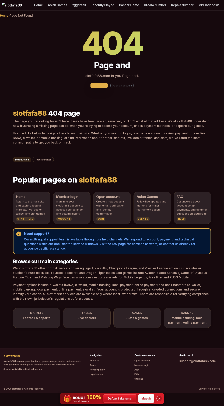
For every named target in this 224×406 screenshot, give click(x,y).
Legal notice (96, 374)
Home (38, 5)
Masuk (146, 398)
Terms (93, 365)
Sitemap (138, 378)
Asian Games (57, 5)
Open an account (122, 85)
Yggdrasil (79, 5)
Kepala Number (182, 5)
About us (94, 360)
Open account (142, 360)
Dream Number (155, 5)
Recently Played (102, 5)
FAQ (136, 374)
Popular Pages (43, 159)
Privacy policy (97, 369)
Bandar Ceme (129, 5)
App (136, 369)
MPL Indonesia (208, 5)
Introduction (22, 159)
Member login (141, 365)
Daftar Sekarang (120, 398)
